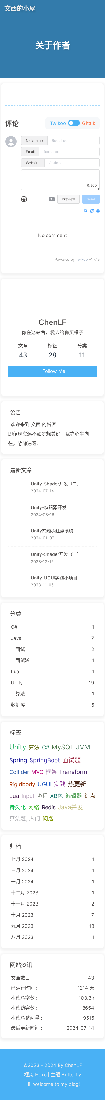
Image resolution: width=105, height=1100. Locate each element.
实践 (60, 784)
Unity (17, 747)
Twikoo (82, 259)
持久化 (17, 807)
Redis (49, 807)
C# (45, 747)
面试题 (71, 760)
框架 (51, 772)
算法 (34, 747)
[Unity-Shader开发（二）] (18, 488)
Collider (19, 772)
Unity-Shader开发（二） (56, 484)
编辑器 (73, 796)
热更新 (77, 784)
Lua (14, 795)
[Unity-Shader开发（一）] (18, 558)
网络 (33, 807)
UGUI (45, 784)
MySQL (63, 747)
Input (28, 796)
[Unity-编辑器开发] (18, 511)
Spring (18, 760)
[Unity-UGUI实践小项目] (18, 582)
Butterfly (71, 1074)
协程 (42, 796)
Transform (73, 771)
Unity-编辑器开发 (48, 507)
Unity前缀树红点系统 (52, 531)
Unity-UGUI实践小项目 (54, 578)
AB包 (56, 796)
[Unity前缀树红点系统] (18, 535)
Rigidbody (22, 784)
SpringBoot (44, 760)
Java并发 (70, 807)
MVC (37, 772)
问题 (48, 818)
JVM (83, 747)
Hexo (41, 1074)
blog (73, 1084)
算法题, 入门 (24, 818)
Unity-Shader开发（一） (56, 554)
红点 (89, 796)
